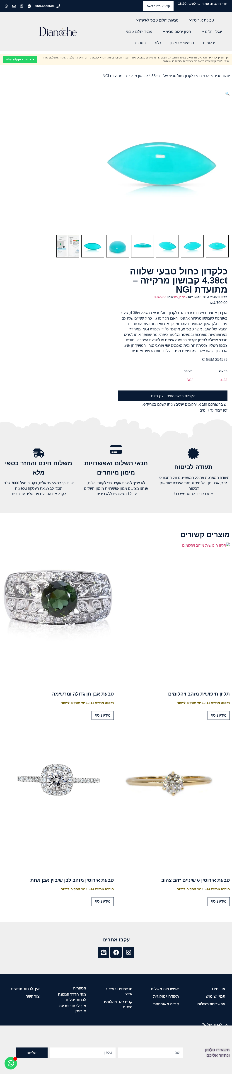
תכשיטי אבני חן (182, 43)
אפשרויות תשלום (211, 1004)
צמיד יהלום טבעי (139, 31)
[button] (227, 93)
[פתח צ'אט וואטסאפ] (11, 1063)
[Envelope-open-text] (103, 952)
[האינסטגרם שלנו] (22, 6)
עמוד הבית (221, 76)
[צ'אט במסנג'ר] (30, 6)
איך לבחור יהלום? (215, 1024)
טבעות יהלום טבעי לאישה (158, 20)
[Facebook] (116, 952)
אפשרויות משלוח (165, 989)
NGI (190, 380)
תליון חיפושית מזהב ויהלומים (199, 693)
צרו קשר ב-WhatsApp (20, 59)
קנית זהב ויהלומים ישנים (117, 1004)
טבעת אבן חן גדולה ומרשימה (83, 693)
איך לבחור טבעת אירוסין (72, 1008)
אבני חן (204, 76)
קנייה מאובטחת (166, 1004)
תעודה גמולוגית (166, 996)
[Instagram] (128, 952)
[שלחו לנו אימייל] (14, 6)
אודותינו (218, 989)
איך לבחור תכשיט (25, 989)
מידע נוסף (218, 715)
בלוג (158, 43)
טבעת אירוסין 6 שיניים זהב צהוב (195, 880)
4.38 (223, 380)
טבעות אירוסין (203, 20)
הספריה (139, 43)
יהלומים (209, 43)
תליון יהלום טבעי (178, 31)
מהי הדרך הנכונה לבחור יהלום (72, 996)
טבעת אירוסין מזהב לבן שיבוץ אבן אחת (72, 880)
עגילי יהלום (213, 31)
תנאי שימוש (215, 996)
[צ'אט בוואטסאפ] (7, 6)
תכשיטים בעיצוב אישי (118, 991)
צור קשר (33, 996)
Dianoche (160, 297)
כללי (175, 297)
